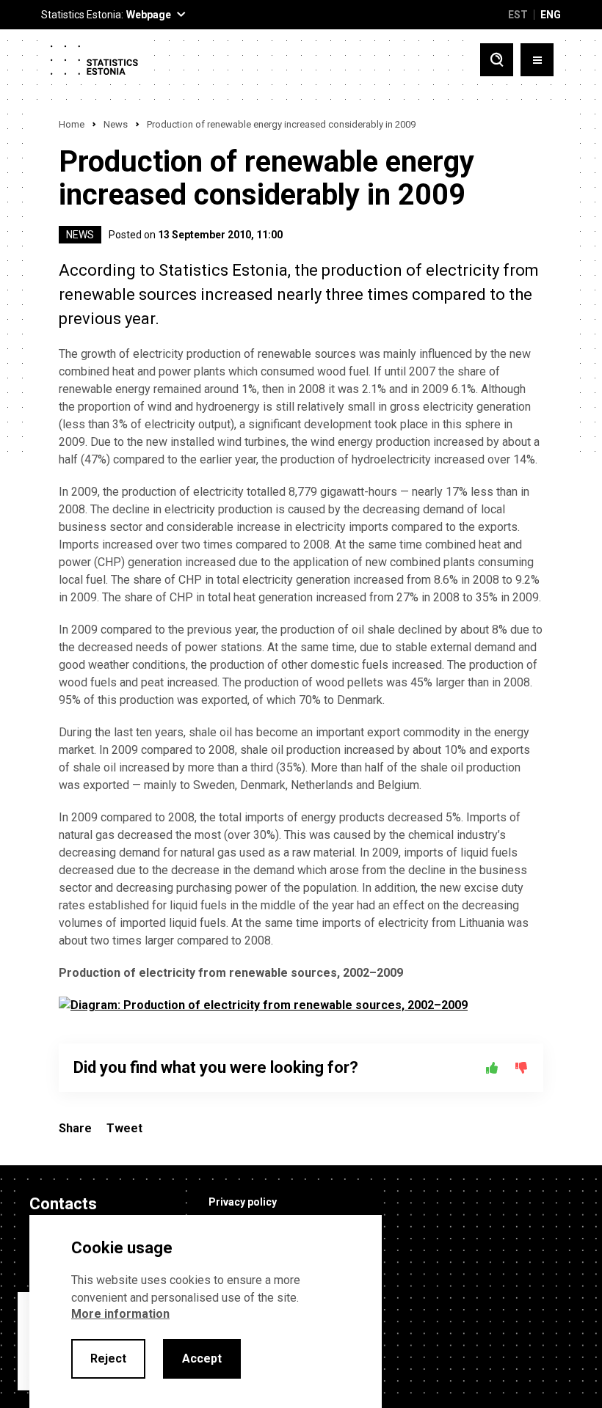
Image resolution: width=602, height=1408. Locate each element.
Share (75, 1128)
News (116, 124)
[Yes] (492, 1068)
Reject (108, 1358)
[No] (521, 1068)
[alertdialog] (205, 1311)
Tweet (124, 1128)
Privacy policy (242, 1202)
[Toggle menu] (537, 60)
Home (71, 124)
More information (120, 1314)
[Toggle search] (497, 60)
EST (518, 15)
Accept (202, 1358)
